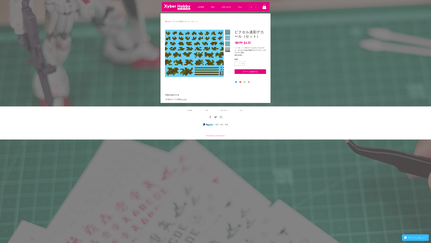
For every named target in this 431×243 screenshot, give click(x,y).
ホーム (167, 21)
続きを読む (238, 55)
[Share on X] (248, 82)
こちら (184, 99)
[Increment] (243, 64)
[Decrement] (236, 64)
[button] (264, 6)
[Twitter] (215, 117)
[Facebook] (210, 117)
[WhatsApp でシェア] (244, 82)
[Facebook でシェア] (236, 82)
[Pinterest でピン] (240, 82)
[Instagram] (221, 117)
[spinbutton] (240, 64)
